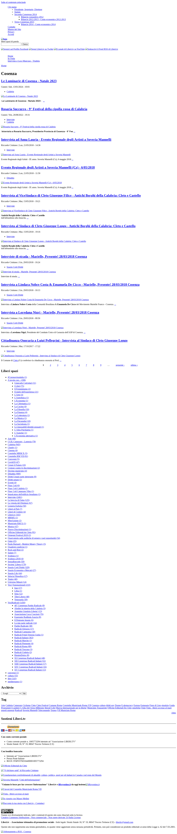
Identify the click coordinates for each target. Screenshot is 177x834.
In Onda (11, 58)
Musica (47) (13, 526)
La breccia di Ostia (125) (18, 500)
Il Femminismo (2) (22, 389)
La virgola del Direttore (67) (20, 503)
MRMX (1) (13, 518)
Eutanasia (144, 705)
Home (10, 56)
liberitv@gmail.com (124, 822)
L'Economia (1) (21, 401)
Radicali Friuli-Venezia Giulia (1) (28, 635)
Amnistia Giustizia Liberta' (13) (28, 611)
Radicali (18, 710)
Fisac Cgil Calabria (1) (18, 488)
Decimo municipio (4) (17, 471)
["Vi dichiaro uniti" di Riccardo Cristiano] (19, 770)
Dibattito (10, 178)
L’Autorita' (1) (20, 433)
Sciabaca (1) (13, 556)
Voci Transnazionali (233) (19, 585)
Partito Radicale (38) (23, 626)
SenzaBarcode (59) (16, 561)
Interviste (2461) (15, 497)
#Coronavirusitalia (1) (17, 377)
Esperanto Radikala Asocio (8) (27, 617)
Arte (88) (12, 439)
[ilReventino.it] (93, 784)
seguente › (120, 365)
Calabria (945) (14, 444)
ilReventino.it (64, 784)
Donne (118, 705)
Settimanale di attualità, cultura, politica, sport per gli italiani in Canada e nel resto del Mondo (61, 775)
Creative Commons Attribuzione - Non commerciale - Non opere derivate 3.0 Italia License (41, 817)
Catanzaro (17, 705)
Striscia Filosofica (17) (17, 576)
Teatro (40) (12, 579)
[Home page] (4, 39)
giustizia (165, 705)
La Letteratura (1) (22, 415)
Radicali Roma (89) (23, 646)
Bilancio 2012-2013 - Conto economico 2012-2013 (43, 19)
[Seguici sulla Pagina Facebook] (14, 49)
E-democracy (127, 705)
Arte (3, 705)
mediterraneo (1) (15, 681)
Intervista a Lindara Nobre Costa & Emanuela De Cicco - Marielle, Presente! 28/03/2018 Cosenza (70, 284)
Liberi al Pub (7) (15, 509)
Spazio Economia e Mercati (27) (22, 570)
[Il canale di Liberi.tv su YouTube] (69, 49)
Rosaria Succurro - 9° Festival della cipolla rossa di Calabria (44, 109)
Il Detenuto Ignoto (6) (23, 620)
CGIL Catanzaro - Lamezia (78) (22, 441)
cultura (103, 705)
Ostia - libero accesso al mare (159, 708)
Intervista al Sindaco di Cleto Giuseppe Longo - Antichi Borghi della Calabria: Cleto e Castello (68, 226)
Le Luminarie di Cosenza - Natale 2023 (29, 81)
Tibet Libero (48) (21, 596)
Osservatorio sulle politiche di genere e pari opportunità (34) (34, 538)
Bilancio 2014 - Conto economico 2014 (38, 24)
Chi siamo (12, 7)
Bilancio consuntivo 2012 (32, 17)
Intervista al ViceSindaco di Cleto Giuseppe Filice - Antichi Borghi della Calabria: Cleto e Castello (71, 195)
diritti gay (110, 705)
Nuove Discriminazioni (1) (19, 529)
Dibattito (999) (14, 474)
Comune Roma (55, 705)
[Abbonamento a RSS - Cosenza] (16, 831)
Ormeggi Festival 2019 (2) (19, 535)
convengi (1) (13, 673)
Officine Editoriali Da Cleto (119, 708)
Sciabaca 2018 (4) (16, 559)
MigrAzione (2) (14, 520)
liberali (48, 708)
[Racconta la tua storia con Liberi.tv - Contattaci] (22, 803)
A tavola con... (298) (17, 380)
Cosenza (95, 705)
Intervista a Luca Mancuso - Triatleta (24, 61)
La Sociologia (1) (22, 424)
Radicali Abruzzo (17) (24, 629)
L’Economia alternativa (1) (26, 436)
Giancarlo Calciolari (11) (25, 383)
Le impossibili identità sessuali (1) (29, 427)
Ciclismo (27, 705)
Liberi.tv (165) (14, 515)
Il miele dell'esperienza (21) (26, 392)
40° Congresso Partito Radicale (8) (29, 605)
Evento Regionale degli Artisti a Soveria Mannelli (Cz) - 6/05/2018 (48, 167)
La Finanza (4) (20, 412)
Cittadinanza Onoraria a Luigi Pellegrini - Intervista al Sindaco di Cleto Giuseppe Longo (64, 340)
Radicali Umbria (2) (23, 652)
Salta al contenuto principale (13, 2)
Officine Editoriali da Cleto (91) (22, 532)
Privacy (11, 32)
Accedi (11, 34)
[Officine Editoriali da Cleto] (14, 766)
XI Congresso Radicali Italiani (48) (29, 658)
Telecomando (44, 710)
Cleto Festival (42, 705)
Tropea (53, 710)
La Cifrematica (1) (22, 403)
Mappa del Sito (14, 29)
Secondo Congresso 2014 (25, 14)
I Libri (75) (19, 386)
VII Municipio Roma (66, 710)
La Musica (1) (20, 418)
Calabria (10, 91)
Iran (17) (18, 588)
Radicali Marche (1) (23, 640)
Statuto (17, 12)
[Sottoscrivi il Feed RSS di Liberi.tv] (101, 49)
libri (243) (12, 678)
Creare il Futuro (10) (17, 465)
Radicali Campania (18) (24, 632)
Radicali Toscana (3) (23, 649)
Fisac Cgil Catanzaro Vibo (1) (21, 491)
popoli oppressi (7, 710)
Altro (173, 713)
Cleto (15, 360)
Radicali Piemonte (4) (23, 643)
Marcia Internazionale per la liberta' (71, 708)
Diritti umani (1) (15, 480)
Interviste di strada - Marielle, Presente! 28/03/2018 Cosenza (44, 256)
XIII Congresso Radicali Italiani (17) (30, 664)
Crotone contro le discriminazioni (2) (24, 468)
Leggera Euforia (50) (17, 506)
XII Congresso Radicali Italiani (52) (30, 661)
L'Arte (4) (18, 395)
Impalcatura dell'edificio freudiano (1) (24, 494)
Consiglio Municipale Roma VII (77, 705)
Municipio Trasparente (97, 708)
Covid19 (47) (13, 462)
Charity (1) (12, 447)
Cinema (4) (13, 450)
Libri (53, 708)
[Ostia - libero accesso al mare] (15, 794)
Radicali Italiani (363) (23, 638)
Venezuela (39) (21, 599)
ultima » (134, 365)
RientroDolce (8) (21, 655)
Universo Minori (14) (17, 582)
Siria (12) (18, 594)
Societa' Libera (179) (17, 564)
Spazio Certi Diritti (15, 267)
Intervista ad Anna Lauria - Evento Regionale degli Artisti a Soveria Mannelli (56, 139)
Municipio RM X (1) (17, 523)
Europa (137, 705)
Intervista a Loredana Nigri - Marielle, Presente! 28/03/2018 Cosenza (50, 312)
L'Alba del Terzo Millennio (32, 708)
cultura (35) (13, 675)
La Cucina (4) (20, 406)
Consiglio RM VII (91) (18, 456)
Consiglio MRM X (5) (17, 453)
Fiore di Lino (155, 705)
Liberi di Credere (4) (17, 512)
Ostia (143, 708)
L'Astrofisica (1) (21, 397)
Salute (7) (12, 553)
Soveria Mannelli (30, 710)
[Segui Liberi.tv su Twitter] (41, 49)
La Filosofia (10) (21, 409)
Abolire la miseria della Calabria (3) (29, 608)
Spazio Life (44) (15, 573)
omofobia (136, 708)
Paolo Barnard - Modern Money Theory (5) (27, 544)
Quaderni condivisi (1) (17, 547)
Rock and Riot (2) (16, 550)
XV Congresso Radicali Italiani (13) (30, 670)
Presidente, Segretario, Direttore (28, 9)
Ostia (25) (12, 541)
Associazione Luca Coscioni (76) (28, 614)
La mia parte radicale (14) (25, 623)
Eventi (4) (12, 482)
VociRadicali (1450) (16, 602)
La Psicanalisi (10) (22, 421)
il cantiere (15, 708)
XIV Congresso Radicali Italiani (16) (30, 667)
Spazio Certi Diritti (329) (18, 567)
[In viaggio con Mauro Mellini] (15, 798)
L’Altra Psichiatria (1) (23, 430)
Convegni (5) (13, 459)
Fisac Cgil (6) (14, 485)
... (44, 101)
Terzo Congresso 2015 (24, 22)
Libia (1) (18, 591)
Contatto (11, 27)
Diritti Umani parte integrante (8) (22, 476)
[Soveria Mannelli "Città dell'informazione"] (21, 780)
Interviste (11, 119)
